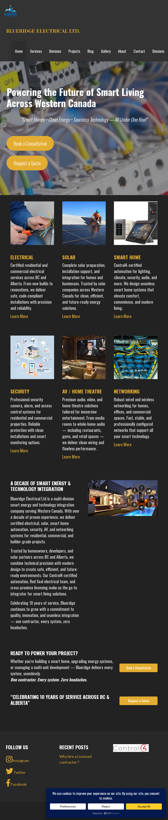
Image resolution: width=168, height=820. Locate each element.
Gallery (106, 51)
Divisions (55, 51)
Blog (90, 51)
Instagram (20, 760)
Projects (74, 51)
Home (19, 51)
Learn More (19, 316)
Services (36, 51)
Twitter (19, 772)
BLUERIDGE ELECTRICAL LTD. (43, 30)
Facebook (19, 784)
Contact (139, 51)
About (122, 51)
